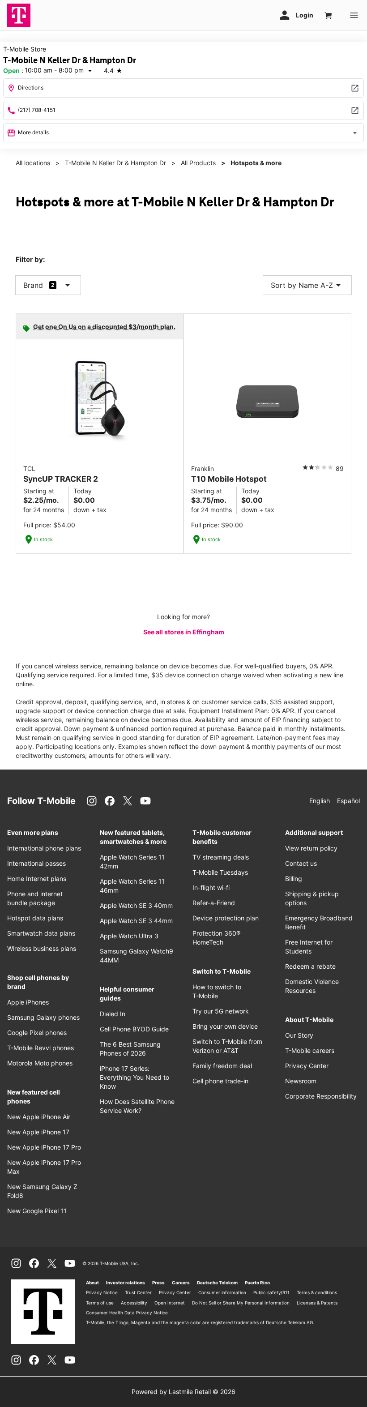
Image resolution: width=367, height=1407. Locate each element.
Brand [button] (33, 285)
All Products (198, 163)
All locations (33, 163)
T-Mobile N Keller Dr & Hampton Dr (115, 163)
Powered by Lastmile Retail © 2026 (183, 1391)
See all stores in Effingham (183, 632)
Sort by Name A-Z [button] (307, 285)
